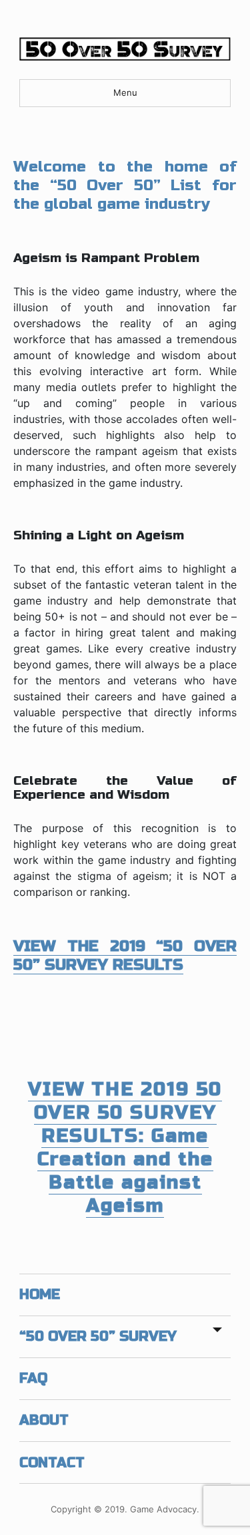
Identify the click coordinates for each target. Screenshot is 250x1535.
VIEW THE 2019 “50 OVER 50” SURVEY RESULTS (125, 955)
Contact (52, 1463)
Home (39, 1294)
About (44, 1420)
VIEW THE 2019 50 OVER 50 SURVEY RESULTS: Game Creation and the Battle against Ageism (125, 1147)
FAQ (33, 1378)
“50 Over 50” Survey (98, 1336)
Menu (125, 92)
